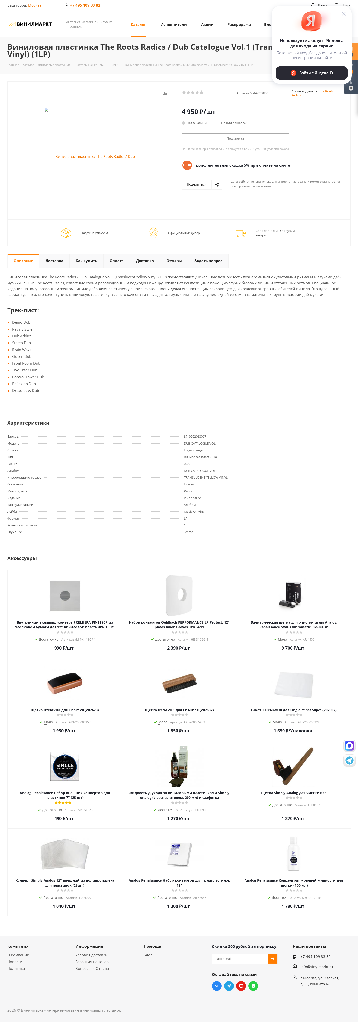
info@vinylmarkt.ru (317, 966)
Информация (89, 946)
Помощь (152, 946)
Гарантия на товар (92, 961)
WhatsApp (253, 986)
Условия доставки (91, 954)
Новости (14, 961)
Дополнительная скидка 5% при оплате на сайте (243, 165)
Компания (17, 946)
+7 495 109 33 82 (85, 5)
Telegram (229, 986)
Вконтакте (217, 986)
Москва (34, 5)
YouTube (241, 986)
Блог (148, 954)
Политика (16, 968)
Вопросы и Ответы (92, 968)
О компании (18, 954)
